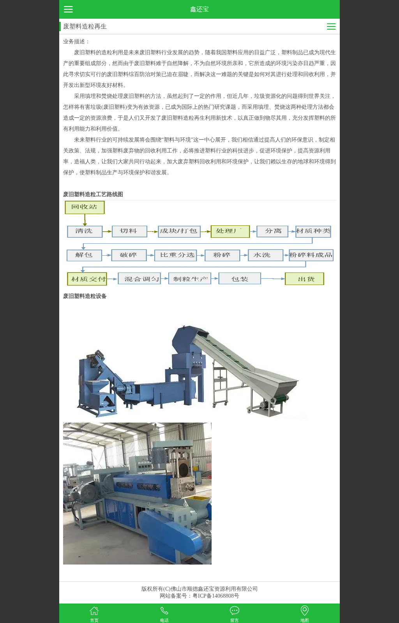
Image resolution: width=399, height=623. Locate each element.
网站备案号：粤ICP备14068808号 (199, 596)
